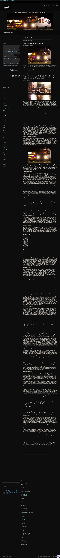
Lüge (4, 122)
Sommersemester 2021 (24, 505)
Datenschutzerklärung (24, 483)
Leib (3, 118)
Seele (4, 147)
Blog (16, 12)
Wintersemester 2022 (24, 545)
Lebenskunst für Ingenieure (26, 533)
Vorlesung (4, 159)
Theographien (23, 519)
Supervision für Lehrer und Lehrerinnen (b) (27, 512)
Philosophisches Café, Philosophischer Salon (27, 497)
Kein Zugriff (22, 487)
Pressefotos (22, 498)
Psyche (19, 58)
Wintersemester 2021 (24, 544)
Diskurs (4, 100)
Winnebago (5, 65)
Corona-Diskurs (5, 95)
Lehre (4, 117)
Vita (21, 538)
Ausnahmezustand (6, 91)
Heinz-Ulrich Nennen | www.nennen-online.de (7, 0)
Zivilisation (31, 40)
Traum (4, 154)
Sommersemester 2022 (24, 506)
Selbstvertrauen (6, 63)
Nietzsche (18, 53)
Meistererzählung (8, 51)
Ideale (4, 49)
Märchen (15, 53)
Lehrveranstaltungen (23, 490)
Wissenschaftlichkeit (6, 162)
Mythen (12, 53)
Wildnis (18, 63)
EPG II (24, 530)
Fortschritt (18, 46)
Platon (12, 58)
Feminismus (5, 105)
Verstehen (10, 63)
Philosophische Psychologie (24, 495)
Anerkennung (5, 46)
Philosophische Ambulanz (7, 58)
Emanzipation (5, 101)
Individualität (11, 49)
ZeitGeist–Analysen (23, 548)
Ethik (4, 103)
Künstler (4, 113)
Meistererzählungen (14, 51)
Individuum (15, 49)
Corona (4, 93)
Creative (4, 98)
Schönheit (4, 142)
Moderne (9, 53)
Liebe (4, 51)
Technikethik (5, 149)
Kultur (18, 49)
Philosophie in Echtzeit (24, 492)
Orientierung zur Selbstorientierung (8, 56)
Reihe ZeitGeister (23, 499)
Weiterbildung (23, 540)
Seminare (22, 502)
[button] (58, 556)
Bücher (23, 516)
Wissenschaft (9, 65)
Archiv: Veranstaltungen (25, 524)
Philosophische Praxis (24, 494)
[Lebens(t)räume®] (37, 454)
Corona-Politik (5, 96)
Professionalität (5, 135)
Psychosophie (5, 139)
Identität (7, 49)
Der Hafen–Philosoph (27, 37)
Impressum (42, 12)
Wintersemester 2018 (25, 529)
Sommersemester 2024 (24, 509)
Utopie (4, 157)
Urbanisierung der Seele (25, 40)
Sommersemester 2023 (24, 508)
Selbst (22, 501)
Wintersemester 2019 (24, 541)
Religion (4, 140)
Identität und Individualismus (7, 108)
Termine (19, 12)
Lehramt (4, 115)
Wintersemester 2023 (24, 547)
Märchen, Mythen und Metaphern (25, 491)
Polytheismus (15, 58)
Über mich (22, 520)
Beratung (29, 12)
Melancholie (5, 123)
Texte (33, 12)
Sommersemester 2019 (25, 527)
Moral (4, 127)
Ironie (4, 110)
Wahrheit (4, 161)
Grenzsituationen (25, 531)
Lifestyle (4, 120)
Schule (4, 145)
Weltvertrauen (14, 63)
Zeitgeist (28, 40)
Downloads (22, 484)
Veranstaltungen (23, 522)
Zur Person (37, 12)
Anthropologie (10, 46)
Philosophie (15, 56)
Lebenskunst (24, 12)
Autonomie (14, 46)
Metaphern (5, 53)
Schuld (4, 144)
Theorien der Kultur (6, 152)
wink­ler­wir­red (31, 45)
